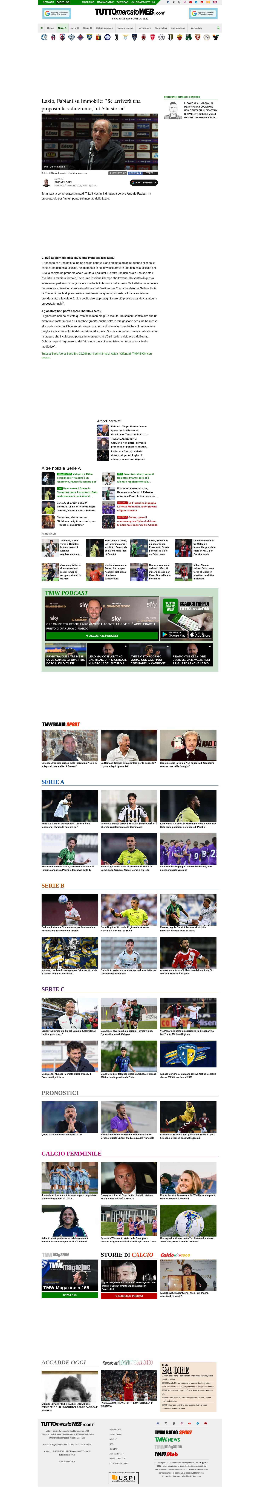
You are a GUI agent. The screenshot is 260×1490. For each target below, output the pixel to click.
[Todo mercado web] (208, 2)
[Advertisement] (190, 236)
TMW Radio (88, 2)
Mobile (113, 1439)
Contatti (114, 1449)
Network (48, 2)
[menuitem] (41, 28)
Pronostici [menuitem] (196, 28)
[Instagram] (185, 2)
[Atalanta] (44, 37)
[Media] (201, 2)
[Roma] (179, 37)
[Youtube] (190, 2)
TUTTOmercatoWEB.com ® (78, 1451)
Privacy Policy (117, 1459)
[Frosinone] (89, 37)
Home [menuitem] (50, 28)
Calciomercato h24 (143, 2)
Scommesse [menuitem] (178, 28)
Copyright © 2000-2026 (54, 1451)
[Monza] (152, 37)
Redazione (115, 1430)
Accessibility (116, 1454)
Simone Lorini (63, 182)
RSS (111, 1444)
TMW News (122, 2)
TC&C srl (56, 1431)
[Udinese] (206, 37)
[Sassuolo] (188, 37)
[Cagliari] (62, 37)
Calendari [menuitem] (161, 28)
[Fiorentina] (80, 37)
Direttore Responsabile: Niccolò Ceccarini (67, 1438)
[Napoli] (161, 37)
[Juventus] (116, 37)
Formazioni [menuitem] (144, 28)
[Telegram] (196, 2)
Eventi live (63, 2)
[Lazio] (125, 37)
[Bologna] (53, 37)
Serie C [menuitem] (87, 28)
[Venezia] (215, 37)
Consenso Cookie (119, 1463)
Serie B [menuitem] (75, 28)
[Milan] (143, 37)
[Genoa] (98, 37)
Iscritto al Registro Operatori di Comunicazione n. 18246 (67, 1444)
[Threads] (179, 2)
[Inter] (107, 37)
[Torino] (197, 37)
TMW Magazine (105, 2)
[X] (173, 2)
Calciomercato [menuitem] (104, 28)
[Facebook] (168, 2)
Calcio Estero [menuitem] (125, 28)
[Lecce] (134, 37)
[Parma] (170, 37)
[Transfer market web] (215, 2)
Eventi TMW (115, 1435)
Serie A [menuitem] (62, 28)
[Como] (71, 37)
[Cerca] (218, 28)
